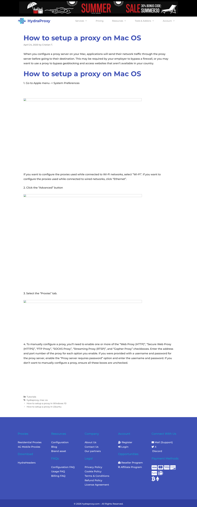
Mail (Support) (163, 442)
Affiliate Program (131, 467)
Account (167, 20)
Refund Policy (93, 480)
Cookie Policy (93, 471)
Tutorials (31, 396)
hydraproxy (33, 400)
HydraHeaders (27, 462)
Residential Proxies (30, 442)
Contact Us (91, 446)
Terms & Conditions (97, 475)
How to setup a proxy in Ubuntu (44, 406)
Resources (117, 20)
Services (79, 20)
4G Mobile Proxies (29, 446)
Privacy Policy (93, 467)
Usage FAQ (58, 471)
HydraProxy (39, 21)
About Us (90, 442)
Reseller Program (132, 462)
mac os (44, 400)
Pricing (99, 20)
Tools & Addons (143, 20)
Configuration (60, 442)
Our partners (93, 451)
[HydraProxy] (23, 21)
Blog (54, 446)
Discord (157, 451)
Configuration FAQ (63, 467)
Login (124, 446)
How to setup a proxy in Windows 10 (46, 403)
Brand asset (58, 451)
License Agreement (97, 484)
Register (126, 442)
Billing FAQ (58, 475)
